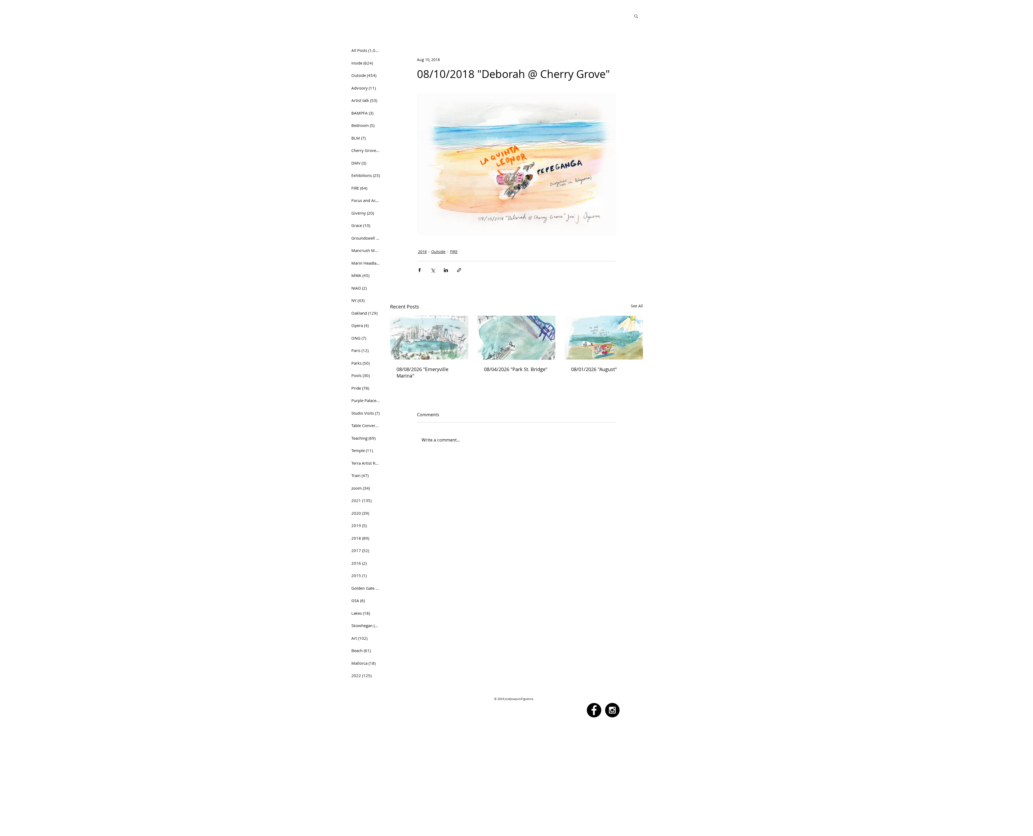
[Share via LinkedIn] (445, 270)
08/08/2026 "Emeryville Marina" (422, 372)
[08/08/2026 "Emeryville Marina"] (429, 338)
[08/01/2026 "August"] (604, 338)
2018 (422, 251)
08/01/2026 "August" (594, 369)
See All (637, 305)
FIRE (454, 251)
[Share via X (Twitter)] (432, 270)
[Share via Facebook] (419, 270)
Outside (438, 251)
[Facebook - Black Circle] (594, 710)
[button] (636, 16)
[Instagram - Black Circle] (612, 710)
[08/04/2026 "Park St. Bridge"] (516, 338)
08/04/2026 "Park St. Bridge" (515, 369)
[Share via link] (459, 270)
